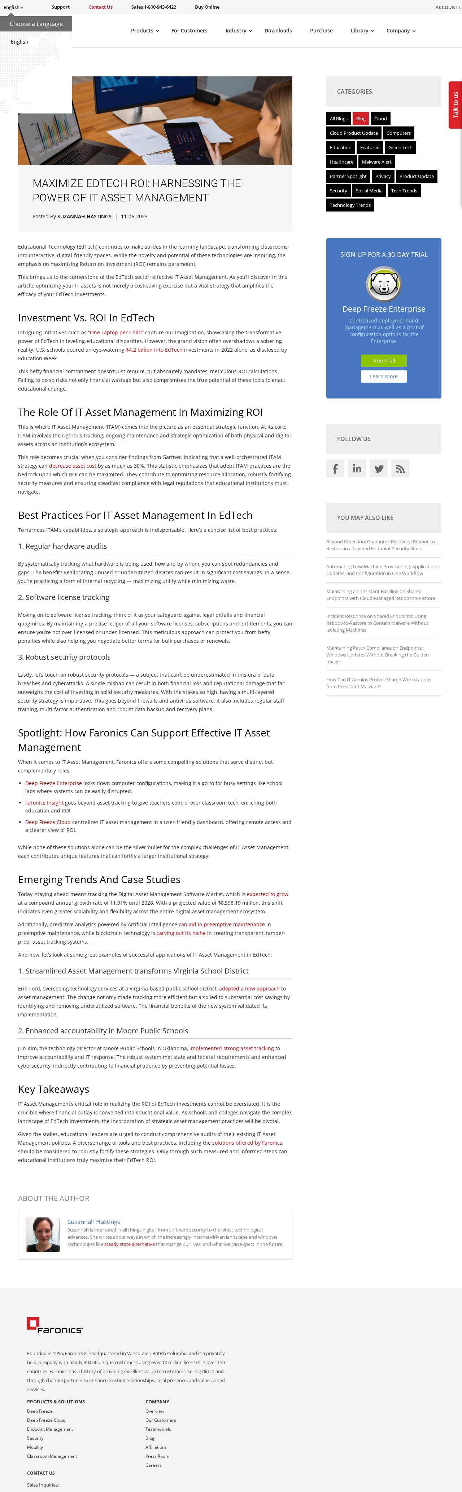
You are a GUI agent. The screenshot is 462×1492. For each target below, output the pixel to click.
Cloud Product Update (354, 133)
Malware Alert (377, 162)
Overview (154, 1411)
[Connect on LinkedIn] (358, 470)
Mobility (35, 1447)
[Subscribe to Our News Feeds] (401, 470)
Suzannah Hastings (84, 216)
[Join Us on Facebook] (336, 470)
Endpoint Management (50, 1429)
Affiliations (156, 1447)
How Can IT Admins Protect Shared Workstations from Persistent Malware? (378, 683)
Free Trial (383, 360)
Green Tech (400, 147)
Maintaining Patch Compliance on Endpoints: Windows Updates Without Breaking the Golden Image (377, 655)
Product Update (417, 176)
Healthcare (341, 162)
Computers (399, 133)
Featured (370, 147)
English (20, 41)
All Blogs (339, 118)
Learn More (384, 376)
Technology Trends (350, 205)
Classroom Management (52, 1456)
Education (341, 147)
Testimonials (158, 1429)
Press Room (157, 1456)
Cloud (380, 118)
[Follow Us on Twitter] (380, 470)
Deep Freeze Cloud (46, 1420)
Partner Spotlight (348, 176)
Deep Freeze (40, 1411)
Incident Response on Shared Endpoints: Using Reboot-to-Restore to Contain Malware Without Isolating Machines (377, 623)
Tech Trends (404, 190)
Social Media (369, 190)
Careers (153, 1465)
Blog (361, 118)
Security (338, 190)
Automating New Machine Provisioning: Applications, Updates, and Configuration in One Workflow (383, 569)
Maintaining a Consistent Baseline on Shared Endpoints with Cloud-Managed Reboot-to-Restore (380, 594)
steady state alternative (129, 1244)
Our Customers (160, 1420)
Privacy (383, 176)
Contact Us (41, 1473)
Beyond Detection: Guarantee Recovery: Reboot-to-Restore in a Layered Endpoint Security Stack (381, 545)
